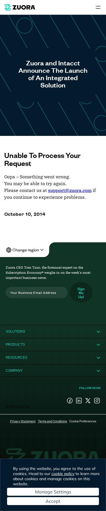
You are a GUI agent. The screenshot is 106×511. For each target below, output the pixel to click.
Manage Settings (53, 492)
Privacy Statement (23, 421)
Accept (53, 501)
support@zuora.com (70, 190)
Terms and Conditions (52, 421)
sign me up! (81, 292)
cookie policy (62, 473)
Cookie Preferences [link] (82, 421)
